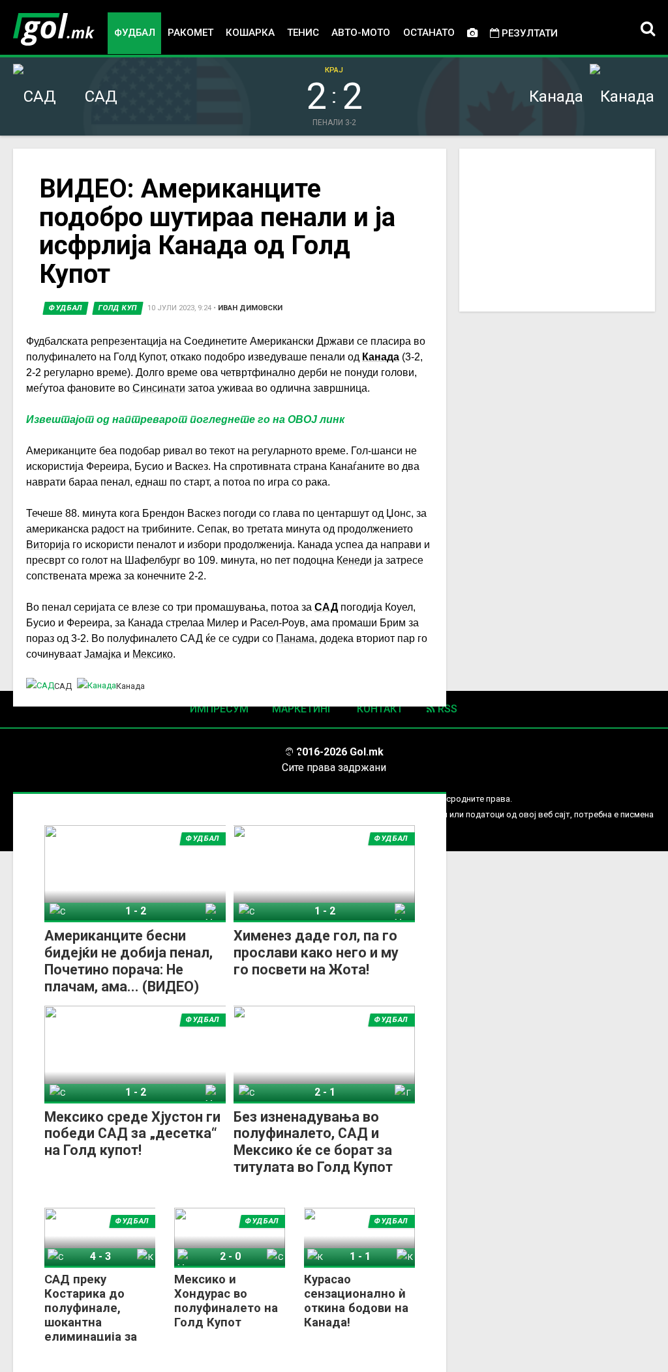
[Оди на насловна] (54, 29)
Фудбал (134, 32)
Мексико (152, 654)
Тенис (303, 32)
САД (326, 607)
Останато (429, 32)
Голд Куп (118, 308)
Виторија (48, 544)
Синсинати (158, 388)
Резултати (528, 33)
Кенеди (354, 560)
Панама (295, 638)
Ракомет (190, 32)
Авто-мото (360, 32)
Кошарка (250, 32)
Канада (380, 356)
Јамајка (102, 654)
